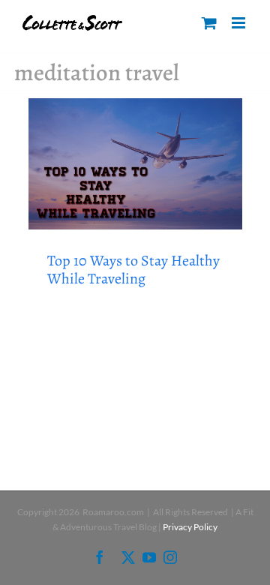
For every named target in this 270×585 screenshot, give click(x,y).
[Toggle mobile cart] (209, 23)
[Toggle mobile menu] (240, 23)
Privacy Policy (190, 526)
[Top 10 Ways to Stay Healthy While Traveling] (135, 164)
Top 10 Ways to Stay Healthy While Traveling (133, 269)
